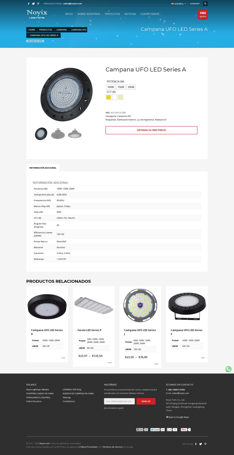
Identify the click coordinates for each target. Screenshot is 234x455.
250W (95, 342)
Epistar (60, 206)
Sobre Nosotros (34, 401)
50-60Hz (60, 200)
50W (89, 339)
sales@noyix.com (72, 3)
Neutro (71, 217)
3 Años (60, 253)
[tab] (43, 168)
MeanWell (61, 241)
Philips (67, 206)
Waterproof (160, 119)
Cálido (59, 217)
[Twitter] (33, 3)
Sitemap (67, 397)
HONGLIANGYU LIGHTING (38, 397)
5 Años (67, 253)
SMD (59, 212)
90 (58, 225)
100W (59, 188)
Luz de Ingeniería (145, 119)
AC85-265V (62, 194)
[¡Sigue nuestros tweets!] (200, 444)
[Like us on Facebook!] (195, 444)
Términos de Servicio (112, 446)
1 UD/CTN (61, 259)
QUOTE (203, 14)
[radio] (110, 87)
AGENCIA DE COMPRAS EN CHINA (78, 393)
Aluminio (61, 247)
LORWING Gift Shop (72, 389)
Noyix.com (45, 443)
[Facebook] (28, 3)
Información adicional (42, 167)
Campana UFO (124, 116)
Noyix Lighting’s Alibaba (37, 389)
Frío (65, 217)
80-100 (90, 348)
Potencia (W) (115, 81)
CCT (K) (111, 92)
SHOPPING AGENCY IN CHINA (40, 393)
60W (135, 340)
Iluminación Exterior (126, 119)
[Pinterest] (38, 3)
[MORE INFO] (63, 358)
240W (142, 343)
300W (102, 342)
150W (65, 188)
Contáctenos (69, 401)
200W (71, 188)
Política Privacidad (88, 446)
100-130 (60, 234)
